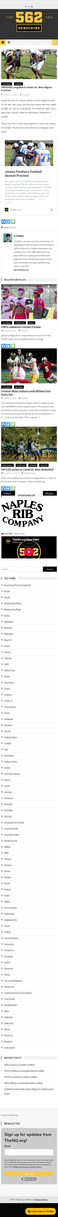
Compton (21, 465)
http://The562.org (21, 269)
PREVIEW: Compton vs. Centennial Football (10, 493)
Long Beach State (11, 834)
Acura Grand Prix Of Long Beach (17, 584)
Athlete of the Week (12, 609)
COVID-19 (8, 700)
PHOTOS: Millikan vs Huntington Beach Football (24, 1070)
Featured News (10, 737)
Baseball (8, 627)
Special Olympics (11, 937)
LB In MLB (8, 804)
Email (7, 1146)
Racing (7, 883)
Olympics (8, 864)
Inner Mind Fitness (12, 773)
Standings (8, 956)
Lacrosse (8, 791)
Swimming (8, 968)
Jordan (18, 84)
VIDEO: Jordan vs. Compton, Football (19, 1064)
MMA (6, 852)
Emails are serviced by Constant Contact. (27, 1167)
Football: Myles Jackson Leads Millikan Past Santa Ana (26, 392)
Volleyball (8, 1016)
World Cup (8, 1035)
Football (7, 84)
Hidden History (10, 761)
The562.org (9, 986)
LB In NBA (8, 810)
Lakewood (19, 322)
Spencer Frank (29, 473)
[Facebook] (3, 221)
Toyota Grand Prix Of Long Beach (18, 992)
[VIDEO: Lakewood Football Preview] (29, 301)
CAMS (6, 664)
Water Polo (9, 1023)
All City (7, 591)
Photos (44, 465)
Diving (6, 712)
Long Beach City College (14, 822)
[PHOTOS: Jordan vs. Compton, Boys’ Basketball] (29, 444)
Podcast (7, 877)
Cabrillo (7, 651)
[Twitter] (8, 221)
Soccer (7, 925)
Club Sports (9, 682)
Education (8, 724)
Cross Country (10, 706)
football (13, 227)
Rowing (7, 889)
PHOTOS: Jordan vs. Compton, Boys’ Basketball (27, 469)
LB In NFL (8, 816)
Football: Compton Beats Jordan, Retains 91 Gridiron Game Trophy (28, 1091)
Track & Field (9, 998)
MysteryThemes (41, 1199)
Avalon (7, 615)
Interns (7, 779)
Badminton (9, 621)
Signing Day (9, 913)
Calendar (8, 657)
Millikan (18, 387)
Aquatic (7, 597)
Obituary (7, 858)
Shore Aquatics (10, 907)
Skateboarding (10, 919)
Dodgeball (8, 718)
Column (7, 688)
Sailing (7, 901)
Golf (6, 749)
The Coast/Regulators (13, 980)
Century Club (9, 670)
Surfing (7, 962)
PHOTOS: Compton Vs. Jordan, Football (20, 1076)
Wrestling (8, 1041)
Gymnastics (9, 755)
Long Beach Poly (11, 828)
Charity (7, 676)
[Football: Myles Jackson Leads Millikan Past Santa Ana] (29, 365)
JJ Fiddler (25, 94)
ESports (7, 730)
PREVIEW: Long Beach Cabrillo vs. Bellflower (51, 493)
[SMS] (13, 221)
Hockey (7, 767)
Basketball (7, 465)
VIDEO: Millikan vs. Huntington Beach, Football (23, 1082)
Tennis (7, 974)
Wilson (7, 1029)
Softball (7, 931)
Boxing (7, 645)
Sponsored (9, 943)
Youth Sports (9, 1047)
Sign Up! (29, 1173)
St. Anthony (9, 950)
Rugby (7, 895)
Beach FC (8, 639)
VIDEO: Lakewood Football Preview (21, 327)
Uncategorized (10, 1004)
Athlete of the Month (13, 603)
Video (31, 322)
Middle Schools (10, 840)
